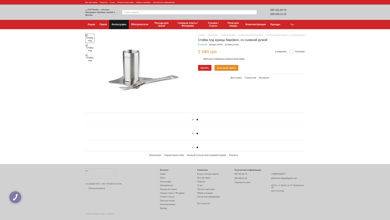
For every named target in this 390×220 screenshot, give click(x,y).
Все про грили (91, 2)
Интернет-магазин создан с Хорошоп (99, 214)
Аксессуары (119, 24)
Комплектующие (256, 24)
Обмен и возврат (143, 2)
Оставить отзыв (232, 45)
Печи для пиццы (233, 24)
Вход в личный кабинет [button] (208, 174)
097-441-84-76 (278, 10)
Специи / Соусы (213, 24)
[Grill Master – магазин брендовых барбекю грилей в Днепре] (100, 173)
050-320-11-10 (278, 14)
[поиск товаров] (254, 12)
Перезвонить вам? (243, 182)
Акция (91, 24)
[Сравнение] (294, 12)
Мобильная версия (96, 188)
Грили (103, 24)
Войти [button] (206, 59)
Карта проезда (277, 191)
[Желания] (302, 12)
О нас (112, 2)
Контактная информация (164, 2)
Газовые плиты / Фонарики (188, 24)
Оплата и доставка (125, 2)
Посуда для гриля (161, 24)
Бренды (275, 24)
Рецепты (104, 2)
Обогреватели (139, 24)
